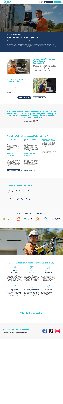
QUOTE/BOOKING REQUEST (24, 97)
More (33, 2)
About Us (22, 2)
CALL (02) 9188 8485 (39, 97)
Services (28, 2)
